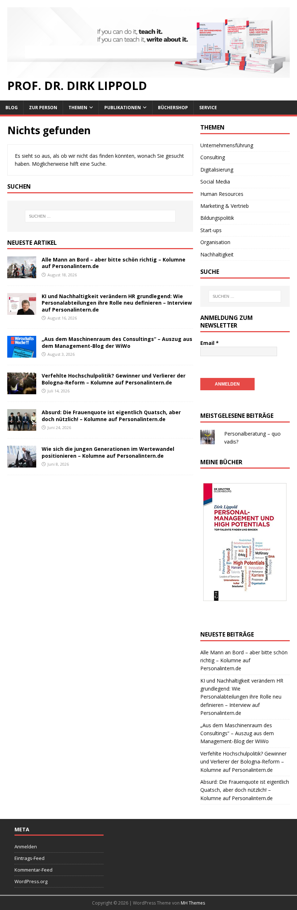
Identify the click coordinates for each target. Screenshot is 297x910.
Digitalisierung (216, 169)
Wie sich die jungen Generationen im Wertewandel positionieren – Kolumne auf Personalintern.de (108, 452)
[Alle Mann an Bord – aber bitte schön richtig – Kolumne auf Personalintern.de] (21, 274)
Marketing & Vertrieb (224, 205)
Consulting (212, 157)
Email (209, 342)
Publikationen (122, 107)
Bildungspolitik (217, 217)
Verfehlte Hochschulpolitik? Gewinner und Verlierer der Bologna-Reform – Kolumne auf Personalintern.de (113, 379)
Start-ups (211, 230)
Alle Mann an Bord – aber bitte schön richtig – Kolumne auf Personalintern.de (113, 262)
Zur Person (43, 107)
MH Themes (193, 903)
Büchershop (173, 107)
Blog (11, 107)
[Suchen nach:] (100, 216)
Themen (77, 107)
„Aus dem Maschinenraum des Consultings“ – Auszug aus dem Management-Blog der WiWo (117, 342)
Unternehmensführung (226, 145)
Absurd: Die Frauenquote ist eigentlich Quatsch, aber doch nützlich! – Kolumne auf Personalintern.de (111, 415)
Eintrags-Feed (29, 858)
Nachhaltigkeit (217, 254)
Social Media (215, 181)
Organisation (215, 242)
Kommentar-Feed (33, 869)
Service (208, 107)
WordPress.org (30, 881)
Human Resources (221, 193)
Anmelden (25, 846)
